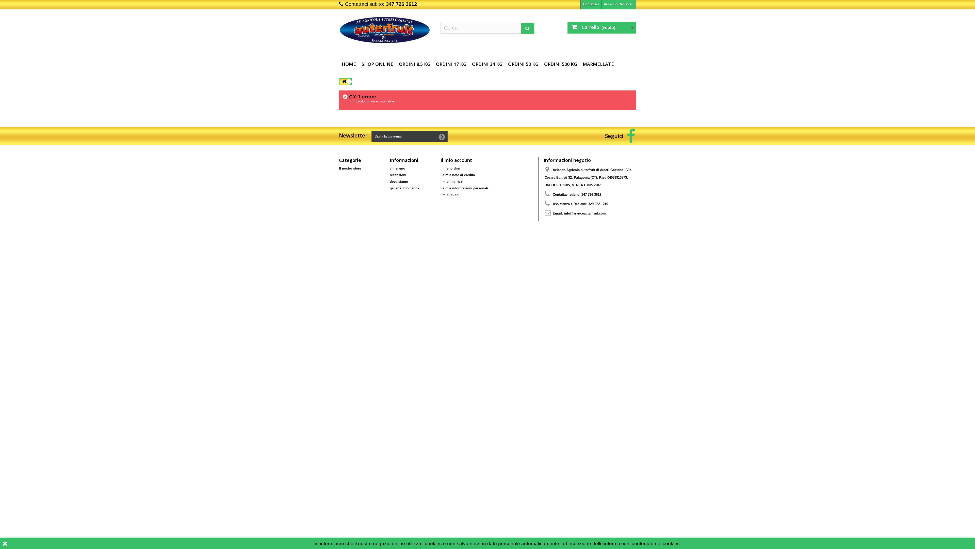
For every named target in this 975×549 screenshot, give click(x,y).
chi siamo (397, 168)
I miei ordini (450, 168)
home (349, 64)
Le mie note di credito (458, 175)
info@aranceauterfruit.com (585, 213)
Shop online (377, 64)
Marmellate (598, 64)
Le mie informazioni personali (464, 188)
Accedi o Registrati (618, 4)
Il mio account (456, 160)
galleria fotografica (404, 188)
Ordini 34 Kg (487, 64)
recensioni (398, 175)
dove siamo (399, 182)
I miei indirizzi (452, 182)
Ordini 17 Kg (451, 64)
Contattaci (591, 4)
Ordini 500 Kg (560, 64)
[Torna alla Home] (344, 82)
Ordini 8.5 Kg (414, 64)
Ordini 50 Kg (523, 64)
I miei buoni (450, 195)
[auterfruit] (386, 32)
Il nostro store (350, 168)
